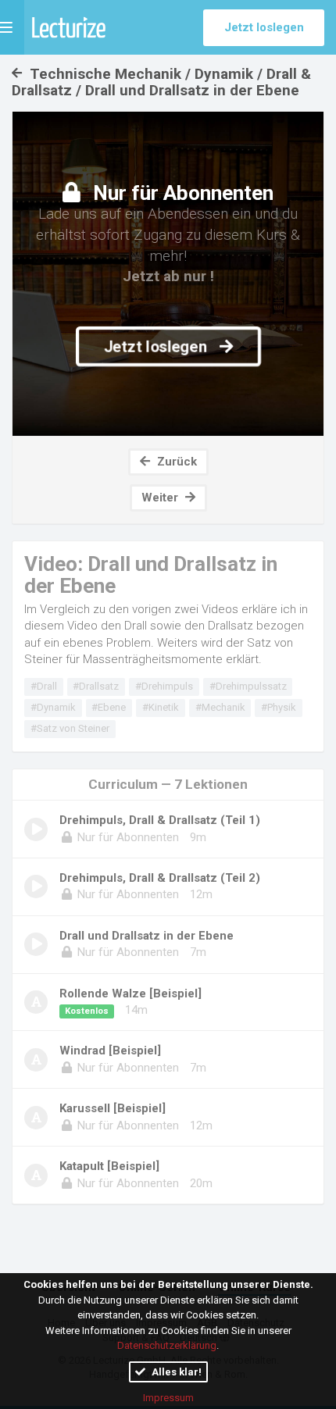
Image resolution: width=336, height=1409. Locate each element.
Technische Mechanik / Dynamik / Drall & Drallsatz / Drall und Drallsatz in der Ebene (161, 82)
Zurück (175, 462)
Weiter (161, 497)
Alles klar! (175, 1372)
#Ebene (108, 707)
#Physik (278, 707)
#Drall (43, 686)
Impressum (168, 1398)
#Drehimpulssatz (248, 686)
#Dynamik (53, 707)
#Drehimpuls (164, 686)
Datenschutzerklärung (166, 1345)
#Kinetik (160, 707)
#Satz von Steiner (69, 728)
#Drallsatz (96, 686)
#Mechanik (220, 707)
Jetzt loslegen (264, 27)
